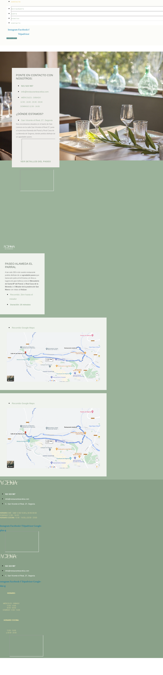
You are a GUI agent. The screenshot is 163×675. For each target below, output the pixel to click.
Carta (14, 14)
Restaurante (17, 9)
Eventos (15, 18)
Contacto (16, 2)
